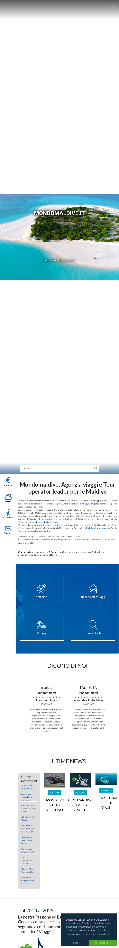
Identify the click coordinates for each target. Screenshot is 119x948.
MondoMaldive (16, 9)
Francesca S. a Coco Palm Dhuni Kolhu (28, 808)
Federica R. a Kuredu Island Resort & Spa (27, 828)
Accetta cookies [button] (103, 943)
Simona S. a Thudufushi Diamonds (26, 797)
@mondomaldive (42, 531)
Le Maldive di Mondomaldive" (98, 528)
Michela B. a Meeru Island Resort (27, 840)
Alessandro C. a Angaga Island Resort (28, 880)
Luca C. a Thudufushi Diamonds (26, 860)
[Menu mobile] (113, 6)
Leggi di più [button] (104, 934)
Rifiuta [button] (75, 943)
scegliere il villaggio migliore (85, 503)
